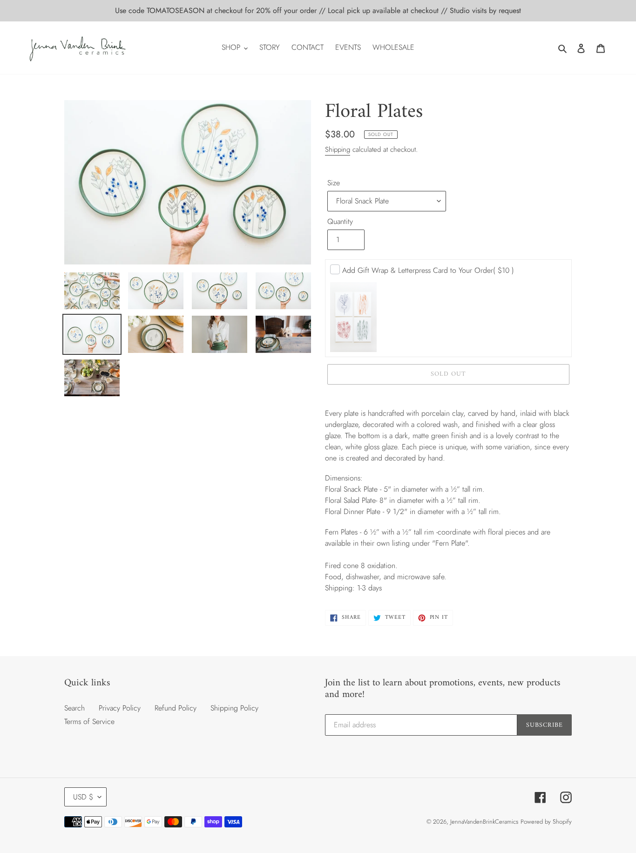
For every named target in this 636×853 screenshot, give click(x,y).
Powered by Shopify (546, 821)
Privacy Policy (120, 708)
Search (74, 708)
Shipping (337, 149)
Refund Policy (175, 708)
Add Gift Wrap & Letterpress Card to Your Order (428, 270)
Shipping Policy (234, 708)
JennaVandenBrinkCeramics (484, 821)
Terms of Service (89, 721)
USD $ (83, 797)
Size (333, 182)
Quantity (340, 221)
